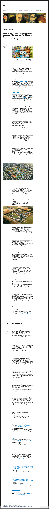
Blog (7, 10)
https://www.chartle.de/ (22, 446)
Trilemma (7, 45)
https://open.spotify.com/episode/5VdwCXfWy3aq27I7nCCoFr (21, 438)
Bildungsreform (5, 44)
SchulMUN (6, 5)
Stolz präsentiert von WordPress (17, 505)
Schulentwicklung (5, 331)
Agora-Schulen (24, 97)
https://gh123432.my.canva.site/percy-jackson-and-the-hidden (21, 484)
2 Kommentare (5, 333)
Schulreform (4, 45)
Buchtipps (20, 10)
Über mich (32, 10)
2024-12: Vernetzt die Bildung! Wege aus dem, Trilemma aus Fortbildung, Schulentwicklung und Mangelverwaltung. (17, 36)
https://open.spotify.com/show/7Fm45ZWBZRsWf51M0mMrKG (21, 440)
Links (16, 10)
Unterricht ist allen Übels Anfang (22, 81)
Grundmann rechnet (26, 10)
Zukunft (4, 46)
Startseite (4, 10)
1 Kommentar (4, 47)
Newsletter (12, 10)
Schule (4, 330)
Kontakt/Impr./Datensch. (40, 10)
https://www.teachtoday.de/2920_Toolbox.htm (19, 432)
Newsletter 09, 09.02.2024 (13, 324)
